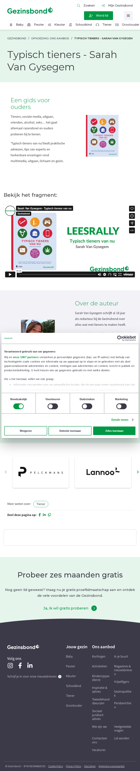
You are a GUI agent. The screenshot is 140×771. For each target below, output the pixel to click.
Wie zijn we (99, 727)
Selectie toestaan (70, 430)
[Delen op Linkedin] (44, 515)
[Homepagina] (30, 11)
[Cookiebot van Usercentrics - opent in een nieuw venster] (120, 338)
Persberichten (122, 705)
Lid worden (121, 738)
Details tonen (119, 419)
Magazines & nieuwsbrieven (123, 670)
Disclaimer (90, 766)
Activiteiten (99, 666)
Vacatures (98, 750)
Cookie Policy (55, 766)
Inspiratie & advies (99, 690)
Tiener (40, 504)
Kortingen (99, 656)
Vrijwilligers (121, 682)
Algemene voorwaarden (112, 766)
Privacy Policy (73, 766)
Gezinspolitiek (122, 694)
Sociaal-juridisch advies (98, 715)
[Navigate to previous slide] (6, 472)
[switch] (53, 406)
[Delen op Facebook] (40, 515)
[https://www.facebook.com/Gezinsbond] (20, 665)
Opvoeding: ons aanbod (50, 38)
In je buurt (121, 656)
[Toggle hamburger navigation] (128, 15)
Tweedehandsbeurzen (101, 701)
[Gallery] (71, 472)
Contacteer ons (99, 740)
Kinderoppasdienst (100, 678)
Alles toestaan (114, 430)
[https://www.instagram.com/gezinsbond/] (10, 665)
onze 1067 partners (26, 357)
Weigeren (26, 430)
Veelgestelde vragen (122, 729)
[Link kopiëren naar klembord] (49, 515)
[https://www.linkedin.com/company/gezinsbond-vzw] (30, 665)
